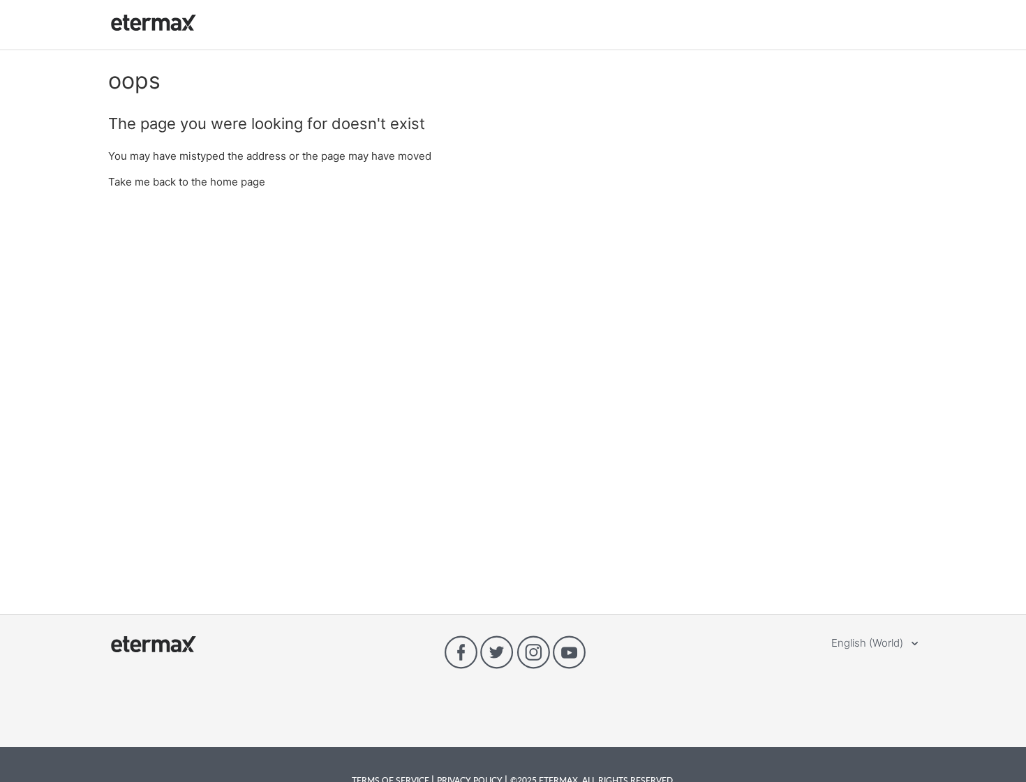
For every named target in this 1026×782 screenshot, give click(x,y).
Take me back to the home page (186, 181)
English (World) (868, 642)
